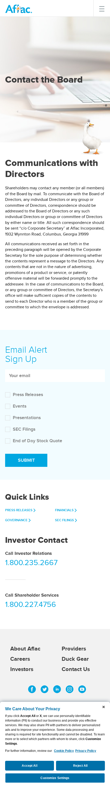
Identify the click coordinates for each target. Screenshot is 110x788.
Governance (16, 520)
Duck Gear (75, 659)
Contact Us (76, 669)
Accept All (29, 765)
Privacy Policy (85, 751)
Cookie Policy (64, 751)
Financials (64, 510)
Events (19, 406)
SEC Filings (24, 429)
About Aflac (25, 648)
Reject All (80, 765)
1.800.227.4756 (30, 605)
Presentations (27, 417)
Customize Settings (54, 778)
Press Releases (28, 394)
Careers (20, 659)
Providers (74, 648)
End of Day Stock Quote (37, 441)
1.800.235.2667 (31, 563)
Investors (21, 669)
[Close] (103, 707)
